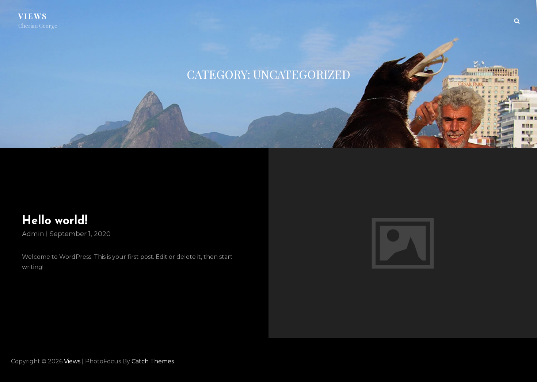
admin (33, 234)
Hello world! (54, 221)
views (33, 16)
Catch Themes (153, 361)
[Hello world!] (402, 243)
